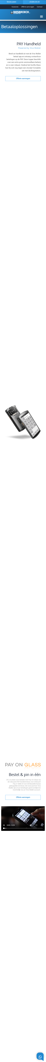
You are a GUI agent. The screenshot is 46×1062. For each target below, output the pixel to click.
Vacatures (15, 7)
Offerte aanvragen (27, 7)
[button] (41, 16)
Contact (39, 7)
